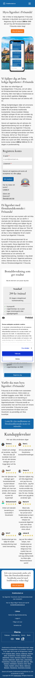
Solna (5, 655)
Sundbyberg (11, 655)
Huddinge (23, 655)
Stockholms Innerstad (24, 667)
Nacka (29, 655)
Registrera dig (17, 375)
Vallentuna (27, 665)
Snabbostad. (17, 675)
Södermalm (11, 659)
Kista (25, 663)
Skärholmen (6, 657)
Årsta (21, 659)
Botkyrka (26, 661)
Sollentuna (24, 653)
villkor (19, 173)
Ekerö (29, 663)
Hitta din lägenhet (17, 31)
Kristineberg (13, 663)
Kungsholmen (6, 661)
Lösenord (7, 164)
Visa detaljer (25, 348)
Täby (31, 661)
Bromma (5, 659)
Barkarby (7, 667)
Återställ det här (8, 198)
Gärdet (18, 659)
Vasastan (6, 663)
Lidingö (16, 665)
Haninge (30, 653)
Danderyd (20, 663)
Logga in (6, 190)
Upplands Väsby (10, 653)
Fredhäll (11, 665)
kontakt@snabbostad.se (17, 604)
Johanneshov (28, 659)
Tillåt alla (17, 353)
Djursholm (29, 657)
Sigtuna (18, 653)
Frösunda (13, 661)
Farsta (12, 657)
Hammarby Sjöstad (20, 657)
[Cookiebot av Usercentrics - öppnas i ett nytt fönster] (25, 318)
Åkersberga (13, 667)
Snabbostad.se (11, 3)
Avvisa (17, 359)
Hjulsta (6, 665)
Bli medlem (8, 179)
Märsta (21, 665)
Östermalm (20, 661)
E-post (6, 156)
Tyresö (18, 655)
